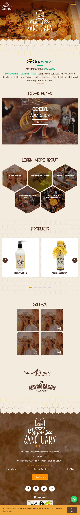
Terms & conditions (42, 469)
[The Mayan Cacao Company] (40, 387)
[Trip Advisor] (52, 489)
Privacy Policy (11, 469)
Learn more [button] (7, 511)
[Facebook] (28, 489)
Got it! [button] (72, 510)
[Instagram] (36, 489)
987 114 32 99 (41, 456)
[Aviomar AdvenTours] (40, 374)
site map (70, 469)
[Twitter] (44, 489)
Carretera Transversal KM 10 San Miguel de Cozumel (41, 461)
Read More (40, 83)
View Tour (40, 122)
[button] (31, 287)
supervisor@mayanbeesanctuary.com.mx (42, 451)
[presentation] (5, 260)
